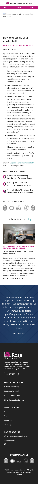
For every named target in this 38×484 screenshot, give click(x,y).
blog (29, 219)
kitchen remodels (19, 248)
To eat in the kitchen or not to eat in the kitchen (18, 252)
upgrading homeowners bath (22, 163)
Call (31, 8)
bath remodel (9, 45)
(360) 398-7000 (9, 440)
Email (19, 8)
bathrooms (20, 45)
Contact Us (11, 374)
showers (29, 45)
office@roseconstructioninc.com (16, 436)
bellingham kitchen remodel (15, 246)
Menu (6, 8)
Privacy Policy (19, 472)
